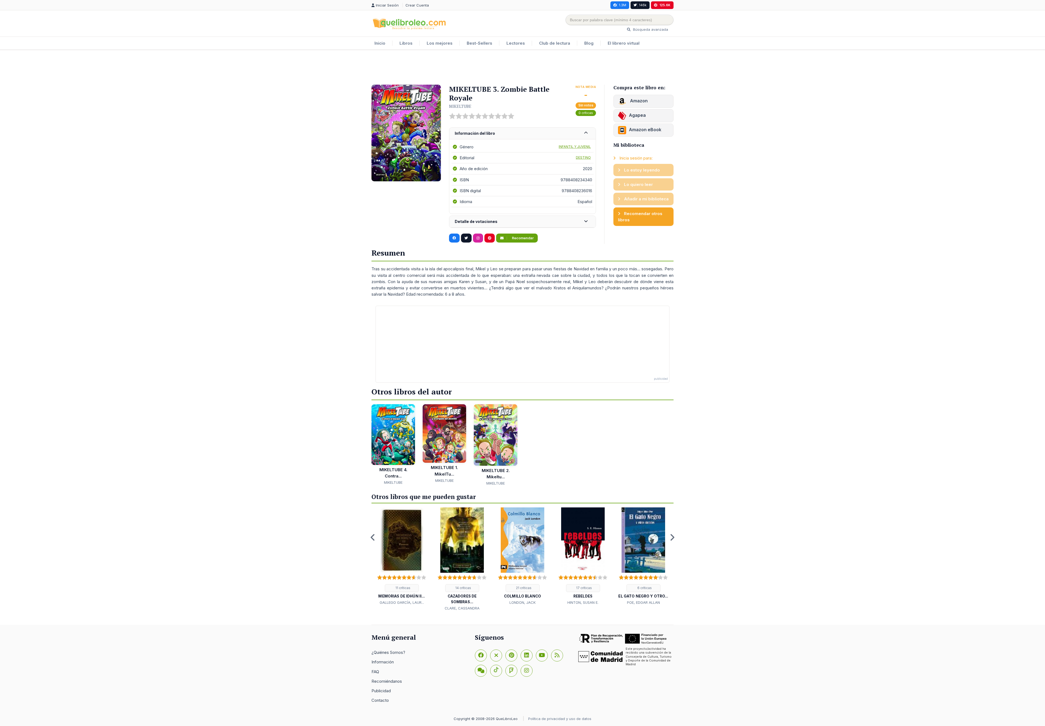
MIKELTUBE (460, 106)
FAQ (375, 671)
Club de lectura (554, 43)
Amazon (638, 100)
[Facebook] (481, 655)
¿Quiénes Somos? (388, 652)
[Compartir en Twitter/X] (466, 238)
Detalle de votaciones (476, 221)
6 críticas (644, 588)
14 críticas (462, 588)
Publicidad (381, 690)
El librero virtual (624, 43)
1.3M (622, 5)
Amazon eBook (645, 129)
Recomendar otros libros (640, 216)
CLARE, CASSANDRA (462, 608)
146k (643, 5)
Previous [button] (373, 537)
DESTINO (583, 157)
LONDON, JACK (522, 602)
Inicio (379, 43)
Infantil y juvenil (575, 147)
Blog (589, 43)
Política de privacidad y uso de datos (559, 718)
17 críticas (583, 588)
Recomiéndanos (386, 681)
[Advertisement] (522, 68)
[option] (401, 556)
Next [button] (672, 537)
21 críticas (523, 588)
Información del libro (475, 133)
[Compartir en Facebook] (454, 238)
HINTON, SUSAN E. (582, 602)
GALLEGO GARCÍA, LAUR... (402, 602)
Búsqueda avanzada (650, 29)
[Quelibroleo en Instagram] (478, 238)
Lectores (515, 43)
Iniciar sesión (388, 5)
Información (382, 661)
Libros (406, 43)
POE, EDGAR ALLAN (643, 602)
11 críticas (402, 588)
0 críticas (586, 113)
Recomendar (522, 238)
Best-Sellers (479, 43)
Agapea (637, 115)
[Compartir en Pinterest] (489, 238)
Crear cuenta (417, 5)
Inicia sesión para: (635, 158)
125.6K (665, 5)
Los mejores (440, 43)
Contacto (380, 700)
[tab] (522, 133)
